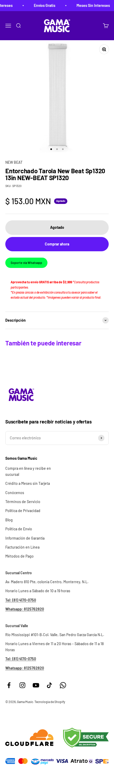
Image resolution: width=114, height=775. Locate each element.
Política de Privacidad (22, 510)
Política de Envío (18, 529)
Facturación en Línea (22, 547)
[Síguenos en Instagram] (22, 685)
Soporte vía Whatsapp (26, 263)
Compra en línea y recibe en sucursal (28, 471)
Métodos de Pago (19, 556)
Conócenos (14, 492)
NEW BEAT (14, 162)
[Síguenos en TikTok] (49, 685)
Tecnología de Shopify (49, 702)
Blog (9, 520)
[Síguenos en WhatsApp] (63, 685)
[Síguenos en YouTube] (36, 685)
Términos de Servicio (22, 501)
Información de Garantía (25, 538)
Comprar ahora (57, 244)
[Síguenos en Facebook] (8, 685)
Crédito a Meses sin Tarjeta (27, 483)
